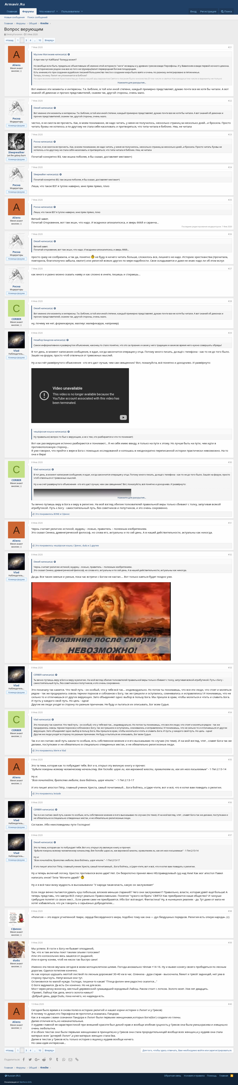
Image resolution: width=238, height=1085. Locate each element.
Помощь (212, 1075)
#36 (230, 802)
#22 (230, 100)
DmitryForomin (14, 34)
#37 (230, 835)
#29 (230, 332)
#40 (230, 1004)
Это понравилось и (52, 514)
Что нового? (47, 11)
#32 (230, 554)
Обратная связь (172, 1075)
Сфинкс (16, 929)
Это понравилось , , (67, 545)
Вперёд (49, 40)
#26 (230, 234)
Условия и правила (194, 1075)
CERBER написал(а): (44, 674)
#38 (230, 911)
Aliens (16, 65)
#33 (230, 667)
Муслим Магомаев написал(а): (50, 54)
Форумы (28, 11)
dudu (16, 960)
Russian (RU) (13, 1075)
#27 (230, 268)
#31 (230, 522)
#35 (230, 759)
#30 (230, 462)
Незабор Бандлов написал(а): (50, 340)
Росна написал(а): (43, 141)
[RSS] (232, 1076)
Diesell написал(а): (43, 107)
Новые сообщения (14, 17)
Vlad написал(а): (42, 469)
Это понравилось (48, 793)
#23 (230, 134)
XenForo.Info (26, 1082)
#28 (230, 301)
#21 (230, 47)
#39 (230, 942)
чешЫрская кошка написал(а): (50, 431)
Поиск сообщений (37, 17)
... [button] (35, 40)
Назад (10, 40)
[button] (57, 11)
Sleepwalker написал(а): (46, 174)
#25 (230, 199)
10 (40, 40)
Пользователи (70, 11)
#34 (230, 712)
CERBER (16, 319)
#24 (230, 167)
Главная (12, 11)
